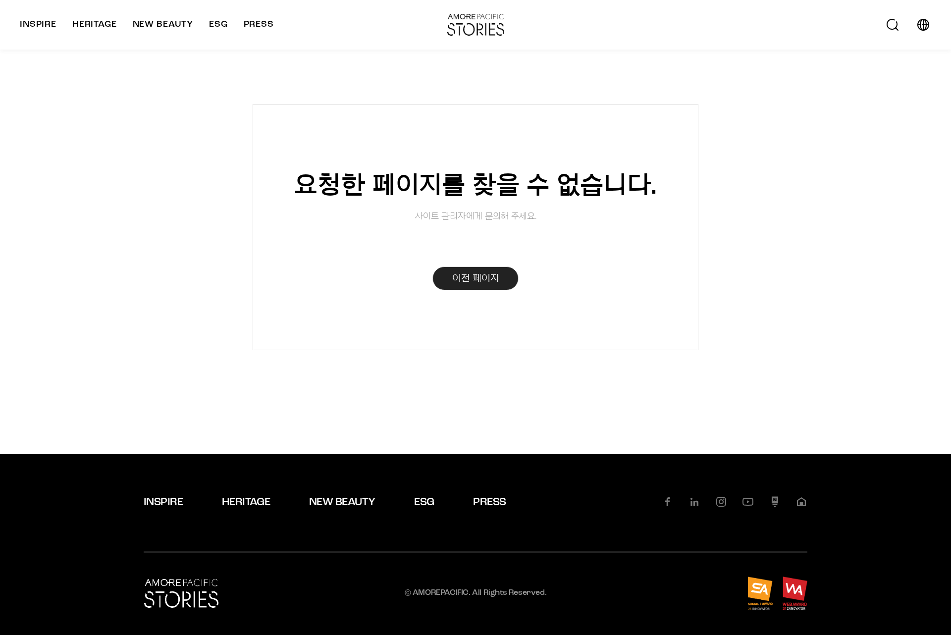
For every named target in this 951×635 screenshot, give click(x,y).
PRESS (489, 502)
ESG (424, 502)
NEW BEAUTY (342, 502)
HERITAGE (246, 502)
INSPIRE (163, 502)
